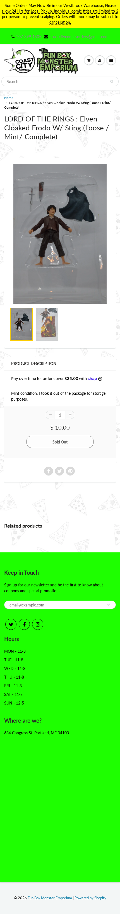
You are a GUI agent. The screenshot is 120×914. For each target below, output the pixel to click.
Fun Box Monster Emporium (50, 898)
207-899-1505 (28, 36)
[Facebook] (24, 624)
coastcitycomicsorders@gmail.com (79, 36)
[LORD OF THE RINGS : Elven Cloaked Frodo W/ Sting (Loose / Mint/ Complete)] (60, 234)
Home (8, 98)
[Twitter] (10, 624)
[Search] (112, 81)
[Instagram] (37, 624)
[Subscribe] (109, 604)
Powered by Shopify (90, 898)
